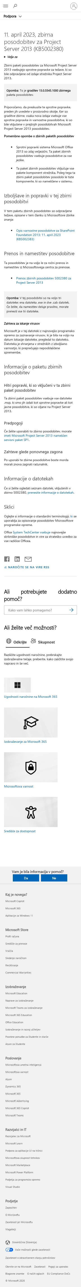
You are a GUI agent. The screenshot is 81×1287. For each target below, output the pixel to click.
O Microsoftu (12, 1214)
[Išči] (71, 610)
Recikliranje (11, 965)
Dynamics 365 (13, 1086)
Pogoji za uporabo (58, 1266)
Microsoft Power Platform (19, 1172)
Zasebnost (39, 1266)
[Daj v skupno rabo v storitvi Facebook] (7, 558)
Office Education (14, 1022)
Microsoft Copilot (14, 901)
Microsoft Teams (14, 1115)
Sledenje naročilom (15, 958)
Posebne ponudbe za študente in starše (26, 1036)
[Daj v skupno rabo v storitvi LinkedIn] (15, 558)
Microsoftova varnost (18, 786)
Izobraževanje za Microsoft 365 (25, 741)
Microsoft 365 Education (18, 1015)
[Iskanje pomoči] (16, 5)
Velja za (12, 57)
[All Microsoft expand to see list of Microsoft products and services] (5, 6)
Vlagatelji (10, 1229)
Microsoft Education (16, 993)
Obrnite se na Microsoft (18, 1266)
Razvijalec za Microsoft (18, 1136)
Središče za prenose (16, 943)
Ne (54, 878)
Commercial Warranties (18, 972)
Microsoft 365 (12, 908)
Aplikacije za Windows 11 (19, 915)
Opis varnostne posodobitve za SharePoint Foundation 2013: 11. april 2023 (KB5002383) (45, 234)
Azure (8, 1079)
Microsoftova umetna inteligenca (23, 1064)
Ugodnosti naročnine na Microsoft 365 (30, 696)
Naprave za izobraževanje (19, 1000)
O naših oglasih (35, 1273)
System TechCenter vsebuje (31, 532)
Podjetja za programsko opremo (22, 1179)
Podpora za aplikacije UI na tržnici (24, 1150)
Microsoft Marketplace (17, 1165)
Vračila (9, 950)
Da (26, 878)
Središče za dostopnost (20, 831)
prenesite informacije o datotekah (51, 492)
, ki (71, 516)
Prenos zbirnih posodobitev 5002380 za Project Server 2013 (43, 280)
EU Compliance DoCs (58, 1273)
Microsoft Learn (13, 1143)
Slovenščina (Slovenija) (24, 1242)
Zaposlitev (11, 1207)
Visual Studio (12, 1186)
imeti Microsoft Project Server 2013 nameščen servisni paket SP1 (35, 437)
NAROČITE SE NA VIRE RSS (28, 567)
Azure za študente (15, 1044)
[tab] (17, 642)
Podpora (10, 16)
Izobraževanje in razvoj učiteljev (22, 1029)
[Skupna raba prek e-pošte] (26, 558)
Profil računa (12, 936)
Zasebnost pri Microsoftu (19, 1222)
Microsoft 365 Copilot (17, 1108)
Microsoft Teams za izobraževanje (24, 1007)
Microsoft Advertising (17, 1101)
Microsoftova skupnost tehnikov (22, 1158)
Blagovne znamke (14, 1273)
